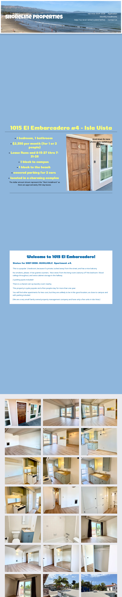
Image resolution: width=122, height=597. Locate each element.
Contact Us (112, 20)
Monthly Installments (108, 17)
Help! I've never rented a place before (89, 20)
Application (112, 14)
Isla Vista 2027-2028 (96, 14)
